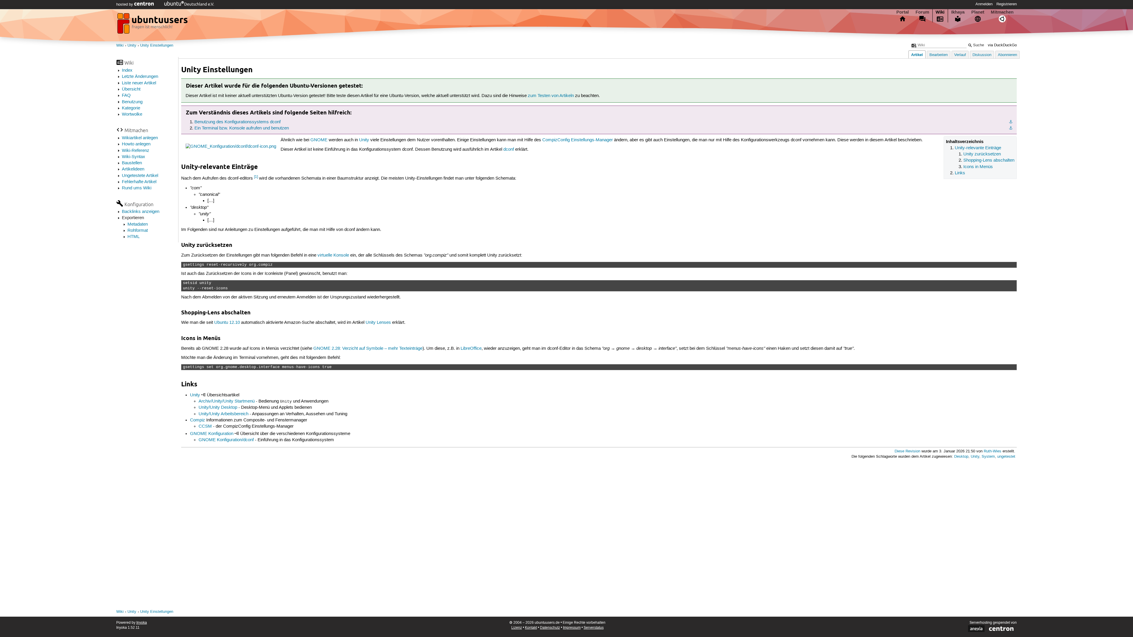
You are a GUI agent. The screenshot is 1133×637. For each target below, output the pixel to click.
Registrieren (1006, 4)
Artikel (917, 54)
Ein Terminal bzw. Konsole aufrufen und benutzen (241, 128)
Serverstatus (594, 627)
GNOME (319, 140)
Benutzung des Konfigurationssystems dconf (237, 122)
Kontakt (531, 627)
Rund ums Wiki (136, 188)
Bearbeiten (938, 55)
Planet (977, 12)
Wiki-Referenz (135, 150)
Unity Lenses (378, 322)
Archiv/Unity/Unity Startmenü (227, 401)
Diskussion (981, 55)
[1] (256, 177)
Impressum (572, 627)
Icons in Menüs (978, 167)
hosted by (125, 4)
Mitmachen (1002, 12)
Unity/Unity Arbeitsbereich (223, 414)
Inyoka (141, 622)
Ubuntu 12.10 (227, 322)
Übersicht (131, 89)
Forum (922, 12)
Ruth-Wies (992, 451)
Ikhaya (958, 12)
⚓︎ (1011, 122)
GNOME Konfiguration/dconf (226, 440)
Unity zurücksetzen (982, 154)
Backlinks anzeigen (140, 211)
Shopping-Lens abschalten (988, 160)
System (988, 456)
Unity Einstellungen (156, 45)
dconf (508, 149)
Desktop (961, 456)
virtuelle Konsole (333, 255)
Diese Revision (907, 451)
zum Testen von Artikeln (551, 95)
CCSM (205, 426)
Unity (131, 45)
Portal (902, 12)
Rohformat (137, 230)
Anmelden (984, 4)
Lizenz (516, 627)
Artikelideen (133, 169)
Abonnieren (1007, 55)
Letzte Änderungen (140, 76)
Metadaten (137, 224)
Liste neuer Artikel (139, 83)
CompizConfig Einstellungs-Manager (577, 140)
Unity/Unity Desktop (218, 407)
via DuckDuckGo (1002, 45)
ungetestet (1006, 456)
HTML (133, 236)
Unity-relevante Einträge (978, 148)
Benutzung (132, 102)
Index (127, 70)
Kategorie (131, 108)
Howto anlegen (136, 144)
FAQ (126, 95)
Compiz (197, 420)
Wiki (940, 12)
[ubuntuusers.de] (153, 25)
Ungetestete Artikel (140, 175)
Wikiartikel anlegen (140, 138)
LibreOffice (471, 348)
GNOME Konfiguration (211, 433)
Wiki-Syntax (133, 157)
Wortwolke (132, 114)
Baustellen (132, 163)
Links (960, 173)
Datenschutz (550, 627)
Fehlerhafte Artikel (139, 182)
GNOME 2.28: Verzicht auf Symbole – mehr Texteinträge (368, 348)
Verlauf (960, 55)
